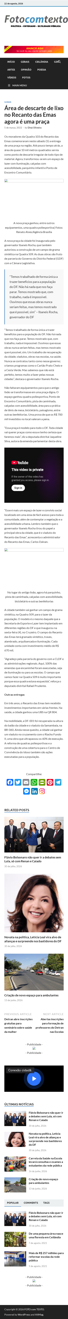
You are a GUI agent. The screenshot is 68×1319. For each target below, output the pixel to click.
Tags (46, 1202)
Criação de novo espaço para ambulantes (31, 995)
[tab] (12, 1202)
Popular (12, 1202)
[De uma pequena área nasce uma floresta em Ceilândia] (15, 1234)
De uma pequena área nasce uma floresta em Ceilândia (46, 1235)
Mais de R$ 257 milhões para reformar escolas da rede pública (46, 1256)
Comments (31, 1202)
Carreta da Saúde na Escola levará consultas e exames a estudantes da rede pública (46, 1162)
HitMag (39, 1314)
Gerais (7, 102)
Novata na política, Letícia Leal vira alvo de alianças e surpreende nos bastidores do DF (33, 939)
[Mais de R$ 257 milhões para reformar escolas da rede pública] (15, 1253)
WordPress (24, 1314)
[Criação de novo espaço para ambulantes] (34, 973)
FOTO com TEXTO (34, 1309)
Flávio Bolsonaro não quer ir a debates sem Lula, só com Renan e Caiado (32, 859)
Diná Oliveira (34, 127)
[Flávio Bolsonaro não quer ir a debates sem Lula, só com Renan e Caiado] (34, 835)
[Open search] (59, 62)
